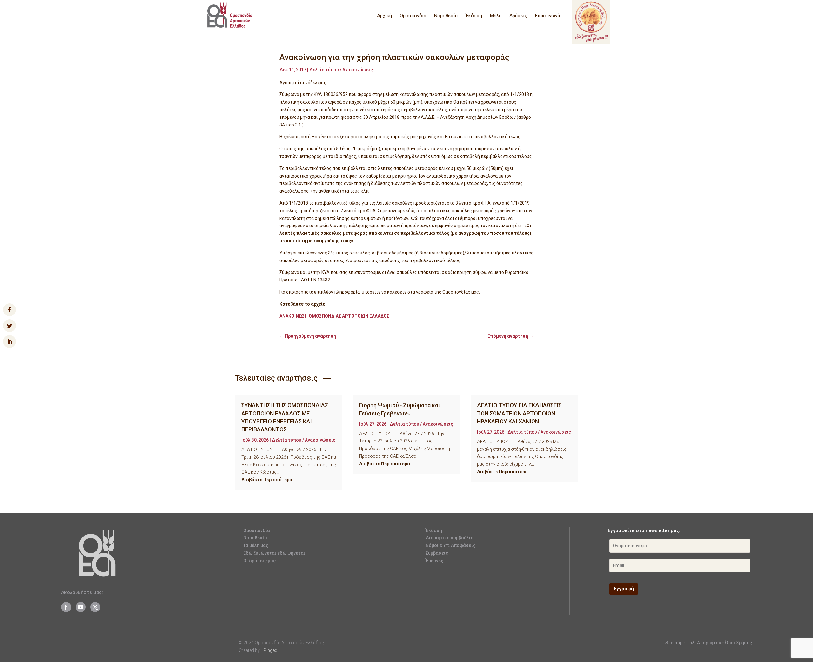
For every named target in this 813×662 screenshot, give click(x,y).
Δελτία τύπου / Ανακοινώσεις (341, 69)
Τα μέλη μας (255, 545)
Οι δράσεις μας (259, 560)
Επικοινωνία (548, 15)
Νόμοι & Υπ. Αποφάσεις (450, 545)
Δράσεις (518, 15)
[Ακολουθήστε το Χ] (95, 607)
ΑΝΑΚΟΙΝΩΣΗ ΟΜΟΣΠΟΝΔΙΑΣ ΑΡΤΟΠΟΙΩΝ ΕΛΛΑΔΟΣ (334, 316)
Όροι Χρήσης (738, 642)
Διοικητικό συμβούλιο (450, 537)
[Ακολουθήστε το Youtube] (81, 607)
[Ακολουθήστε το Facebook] (66, 607)
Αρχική (384, 15)
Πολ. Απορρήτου (704, 642)
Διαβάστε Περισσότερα (266, 479)
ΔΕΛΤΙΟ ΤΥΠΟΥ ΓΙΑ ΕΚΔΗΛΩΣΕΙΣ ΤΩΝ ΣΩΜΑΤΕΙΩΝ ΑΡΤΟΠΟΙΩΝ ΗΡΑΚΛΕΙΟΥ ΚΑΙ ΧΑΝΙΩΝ (519, 413)
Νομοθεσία (446, 15)
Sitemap (673, 642)
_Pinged (269, 650)
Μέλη (495, 15)
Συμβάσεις (437, 553)
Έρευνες (434, 560)
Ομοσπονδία (413, 15)
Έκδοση (474, 15)
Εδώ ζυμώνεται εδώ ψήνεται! (274, 553)
